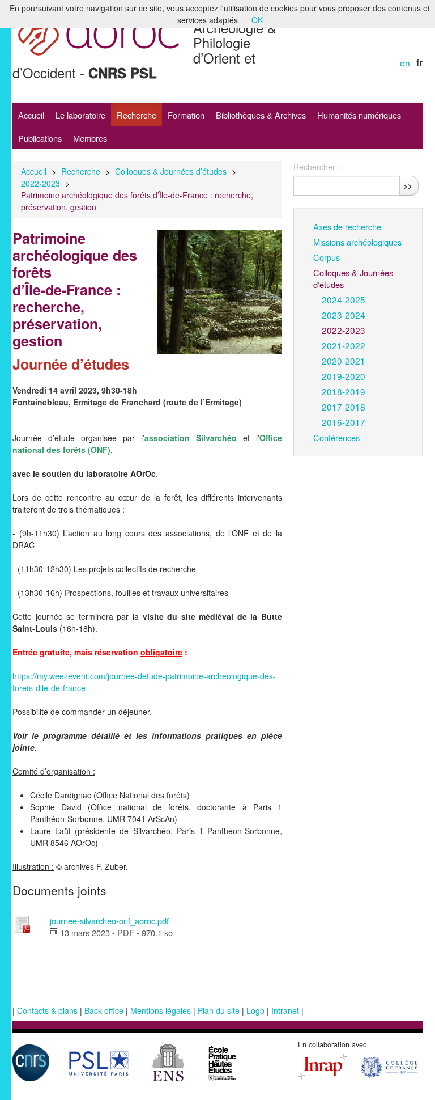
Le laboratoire (80, 115)
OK (257, 20)
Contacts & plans (47, 1010)
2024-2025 (343, 299)
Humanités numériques (359, 115)
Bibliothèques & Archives (261, 115)
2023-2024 (343, 314)
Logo (255, 1010)
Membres (90, 138)
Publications (40, 138)
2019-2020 (343, 376)
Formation (186, 115)
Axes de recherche (347, 226)
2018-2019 (343, 391)
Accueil (31, 115)
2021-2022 (343, 345)
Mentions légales (160, 1010)
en (405, 62)
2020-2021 (343, 360)
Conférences (336, 437)
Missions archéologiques (357, 242)
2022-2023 (40, 183)
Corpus (326, 257)
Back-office (103, 1010)
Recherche (136, 115)
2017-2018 (343, 406)
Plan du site (219, 1010)
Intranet (285, 1010)
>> (407, 185)
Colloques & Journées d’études (171, 171)
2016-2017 (343, 422)
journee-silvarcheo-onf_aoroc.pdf (109, 920)
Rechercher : (316, 166)
